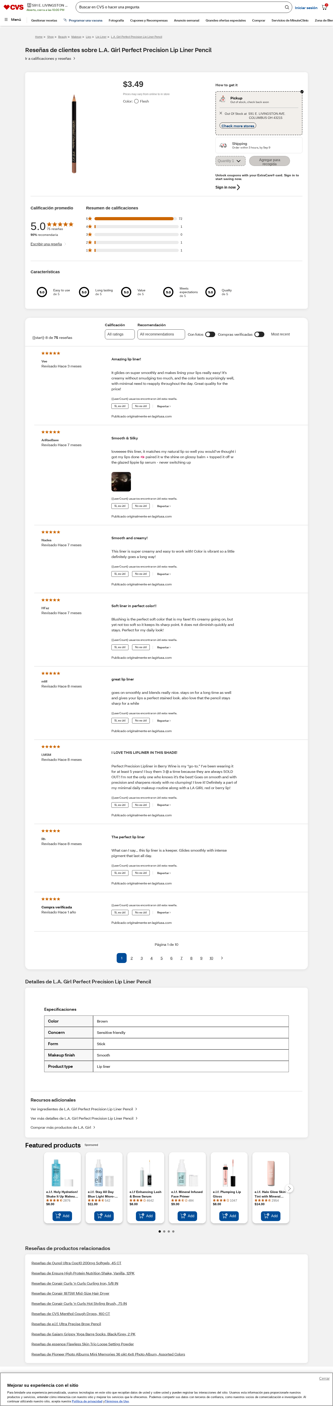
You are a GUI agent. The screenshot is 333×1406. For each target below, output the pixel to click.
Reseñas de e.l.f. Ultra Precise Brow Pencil (66, 1323)
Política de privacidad (87, 1401)
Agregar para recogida (269, 162)
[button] (210, 334)
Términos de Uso (117, 1401)
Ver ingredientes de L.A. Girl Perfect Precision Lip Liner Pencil (82, 1109)
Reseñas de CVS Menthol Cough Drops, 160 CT (70, 1313)
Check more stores (238, 125)
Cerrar (324, 1378)
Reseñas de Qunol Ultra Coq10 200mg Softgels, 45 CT (76, 1262)
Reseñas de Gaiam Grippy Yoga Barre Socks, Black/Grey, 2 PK (83, 1334)
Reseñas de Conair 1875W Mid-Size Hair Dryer (70, 1293)
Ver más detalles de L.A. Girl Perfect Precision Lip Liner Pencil (82, 1118)
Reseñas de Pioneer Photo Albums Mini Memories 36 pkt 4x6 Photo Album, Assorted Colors (108, 1354)
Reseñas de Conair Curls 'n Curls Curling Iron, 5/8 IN (74, 1283)
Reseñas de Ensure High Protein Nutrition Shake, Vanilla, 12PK (83, 1273)
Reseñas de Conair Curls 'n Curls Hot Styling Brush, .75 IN (79, 1303)
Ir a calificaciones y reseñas (48, 58)
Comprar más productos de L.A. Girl (61, 1127)
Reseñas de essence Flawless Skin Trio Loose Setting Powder (82, 1343)
